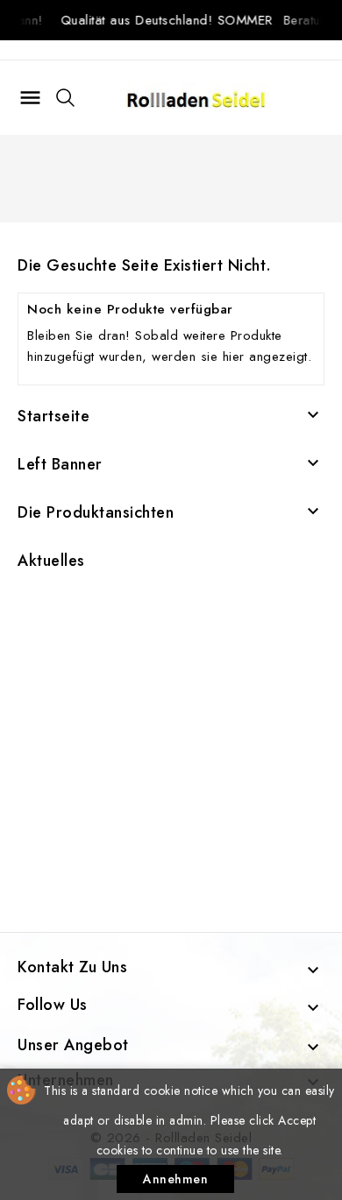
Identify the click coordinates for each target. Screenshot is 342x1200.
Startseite (53, 416)
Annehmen (175, 1179)
